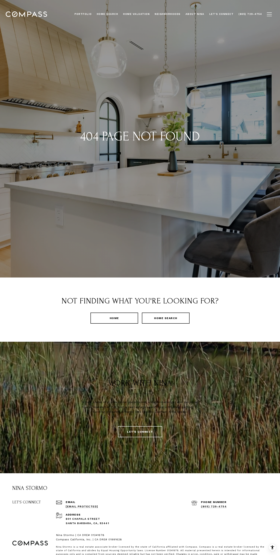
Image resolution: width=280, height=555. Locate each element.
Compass (205, 546)
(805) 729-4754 (214, 506)
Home (114, 318)
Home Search (165, 318)
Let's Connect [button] (140, 431)
